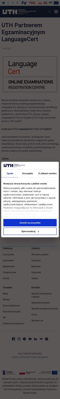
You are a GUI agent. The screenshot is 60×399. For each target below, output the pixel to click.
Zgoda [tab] (10, 173)
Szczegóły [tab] (27, 173)
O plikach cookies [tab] (47, 173)
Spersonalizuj (28, 231)
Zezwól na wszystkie (30, 222)
